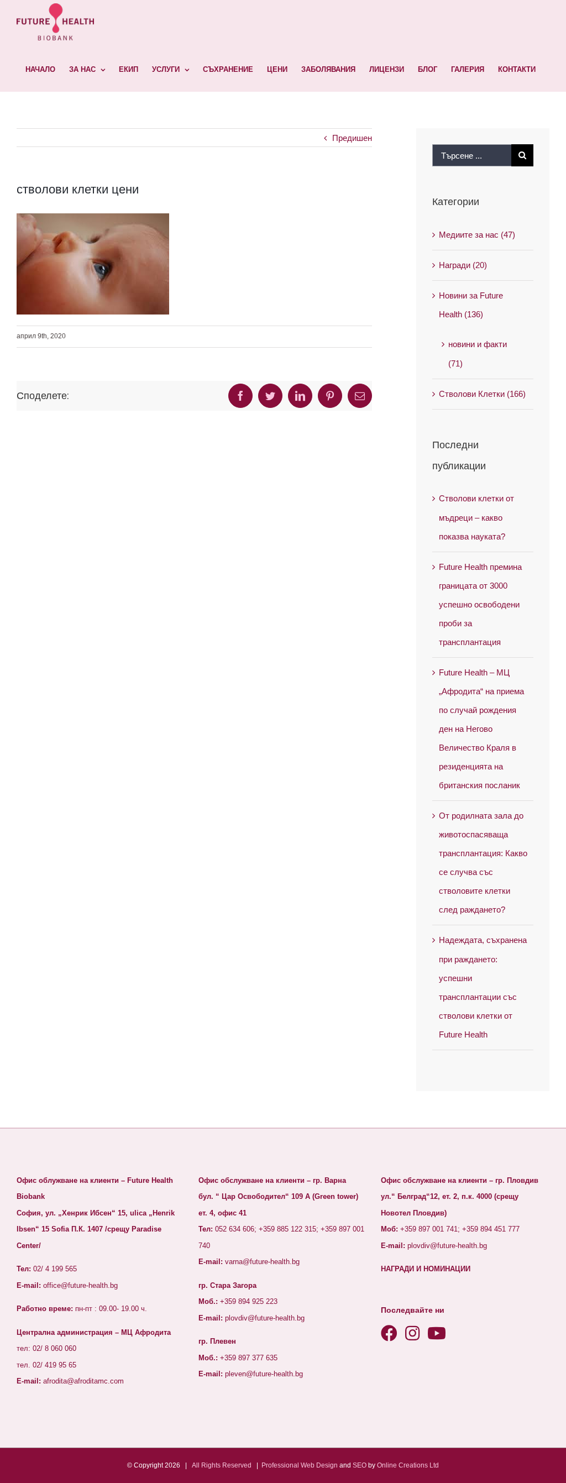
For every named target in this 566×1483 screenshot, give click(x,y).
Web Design (319, 1465)
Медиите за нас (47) (477, 234)
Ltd (434, 1465)
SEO (359, 1465)
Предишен (352, 138)
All (196, 1465)
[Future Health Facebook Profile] (389, 1333)
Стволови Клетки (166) (482, 394)
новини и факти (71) (477, 353)
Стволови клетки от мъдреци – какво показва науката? (476, 517)
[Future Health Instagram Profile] (412, 1333)
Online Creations (402, 1465)
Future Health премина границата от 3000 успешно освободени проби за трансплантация (480, 604)
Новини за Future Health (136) (471, 305)
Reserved (236, 1465)
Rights (211, 1465)
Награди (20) (463, 265)
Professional (280, 1465)
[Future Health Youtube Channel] (436, 1333)
